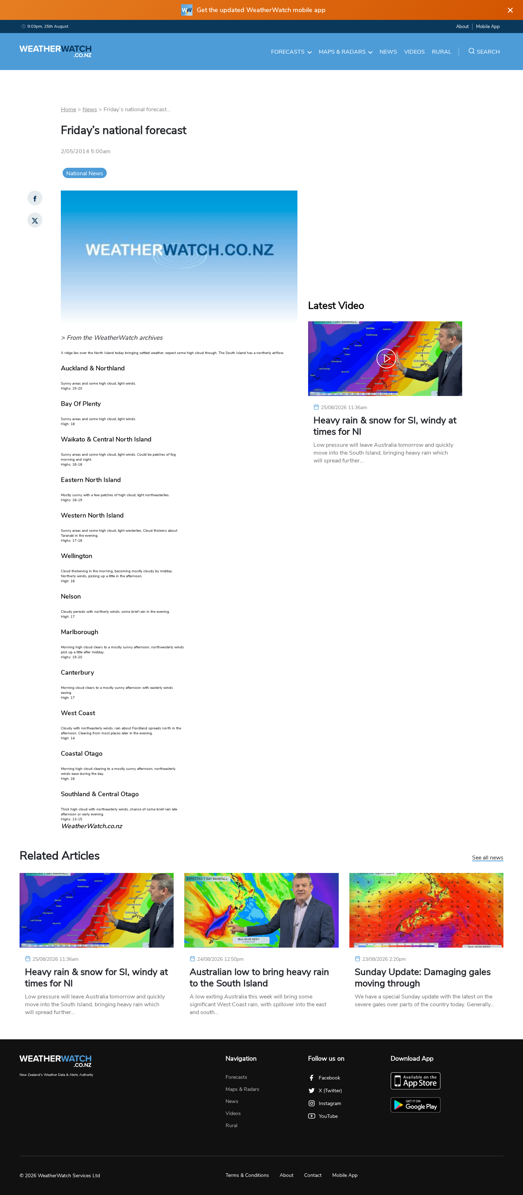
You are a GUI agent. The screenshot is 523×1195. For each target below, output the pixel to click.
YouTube (328, 1116)
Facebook (329, 1078)
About (462, 26)
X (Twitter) (330, 1090)
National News (84, 173)
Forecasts (288, 52)
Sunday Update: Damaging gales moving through (423, 977)
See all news (487, 858)
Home (68, 109)
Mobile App (488, 26)
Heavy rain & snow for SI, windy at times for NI (384, 426)
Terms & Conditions (247, 1175)
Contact (313, 1175)
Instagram (330, 1103)
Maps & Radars (342, 52)
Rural (441, 52)
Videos (414, 52)
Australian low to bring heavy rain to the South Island (259, 977)
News (388, 52)
